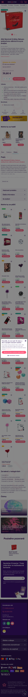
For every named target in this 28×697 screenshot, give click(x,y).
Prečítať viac (8, 349)
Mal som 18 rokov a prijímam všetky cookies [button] (14, 352)
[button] (14, 355)
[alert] (14, 348)
